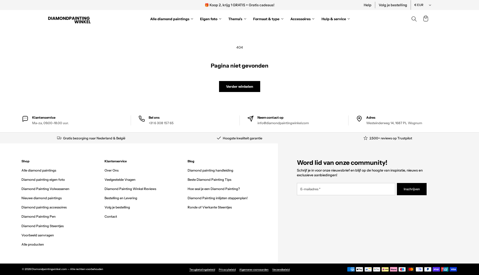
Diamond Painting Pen (38, 216)
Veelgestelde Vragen (120, 180)
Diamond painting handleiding (210, 170)
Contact (111, 216)
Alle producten (32, 244)
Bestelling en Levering (121, 198)
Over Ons (112, 170)
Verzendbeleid (281, 269)
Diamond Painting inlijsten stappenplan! (218, 198)
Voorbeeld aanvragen (37, 235)
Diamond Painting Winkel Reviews (130, 189)
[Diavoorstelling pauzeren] (307, 5)
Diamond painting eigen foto (43, 180)
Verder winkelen (239, 86)
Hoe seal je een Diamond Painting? (214, 189)
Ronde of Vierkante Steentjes (210, 207)
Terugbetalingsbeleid (202, 269)
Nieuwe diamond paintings (41, 198)
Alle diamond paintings (38, 170)
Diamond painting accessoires (44, 207)
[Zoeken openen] (414, 18)
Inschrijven (412, 189)
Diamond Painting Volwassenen (45, 189)
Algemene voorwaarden (253, 269)
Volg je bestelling (393, 5)
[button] (425, 18)
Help (367, 5)
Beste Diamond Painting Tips (209, 180)
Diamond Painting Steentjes (42, 226)
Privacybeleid (227, 269)
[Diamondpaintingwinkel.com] (69, 18)
